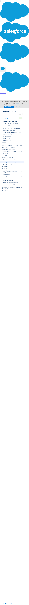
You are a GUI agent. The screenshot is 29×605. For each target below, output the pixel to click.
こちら (17, 103)
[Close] (26, 101)
